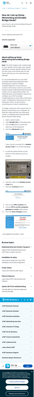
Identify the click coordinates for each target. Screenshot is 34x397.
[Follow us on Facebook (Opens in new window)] (21, 300)
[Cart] (26, 3)
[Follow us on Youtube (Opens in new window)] (30, 300)
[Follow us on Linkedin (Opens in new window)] (27, 300)
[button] (17, 46)
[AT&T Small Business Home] (6, 3)
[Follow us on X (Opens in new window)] (18, 300)
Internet (24, 8)
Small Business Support (14, 8)
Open (27, 366)
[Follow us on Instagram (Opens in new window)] (24, 300)
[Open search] (22, 3)
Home (3, 8)
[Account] (31, 3)
